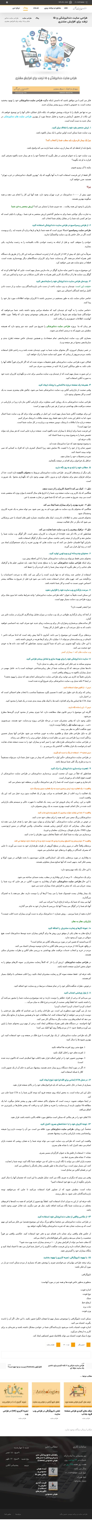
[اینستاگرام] (35, 2)
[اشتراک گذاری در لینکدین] (46, 1355)
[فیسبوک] (30, 2)
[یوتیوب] (11, 2)
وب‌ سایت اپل (74, 725)
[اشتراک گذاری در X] (63, 1355)
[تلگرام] (21, 2)
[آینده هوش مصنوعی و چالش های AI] (53, 1472)
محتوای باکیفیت (24, 472)
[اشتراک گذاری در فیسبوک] (68, 1355)
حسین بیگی (81, 1345)
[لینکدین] (25, 2)
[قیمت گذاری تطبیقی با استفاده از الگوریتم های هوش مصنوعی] (53, 1486)
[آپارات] (7, 2)
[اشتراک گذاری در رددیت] (51, 1355)
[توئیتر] (16, 2)
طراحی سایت (50, 1345)
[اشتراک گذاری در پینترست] (57, 1355)
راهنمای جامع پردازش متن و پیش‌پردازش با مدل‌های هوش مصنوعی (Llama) (47, 1457)
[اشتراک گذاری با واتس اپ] (40, 1355)
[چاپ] (29, 1355)
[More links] (8, 8)
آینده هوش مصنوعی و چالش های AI (40, 1471)
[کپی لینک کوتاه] (23, 1355)
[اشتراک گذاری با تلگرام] (35, 1355)
